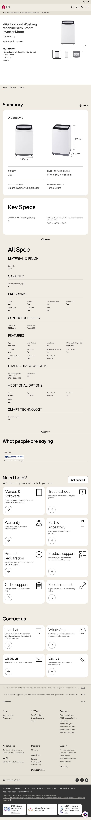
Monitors (34, 750)
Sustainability (36, 765)
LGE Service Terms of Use (33, 788)
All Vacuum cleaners (67, 727)
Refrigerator (64, 721)
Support (63, 745)
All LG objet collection (68, 718)
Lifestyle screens (37, 718)
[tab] (5, 87)
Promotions (7, 718)
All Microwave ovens (67, 729)
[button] (72, 7)
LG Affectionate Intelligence (13, 762)
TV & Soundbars (37, 715)
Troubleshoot (65, 756)
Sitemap (18, 788)
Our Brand (35, 762)
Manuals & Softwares (68, 753)
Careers (34, 759)
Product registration (67, 750)
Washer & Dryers (13, 13)
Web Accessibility (9, 792)
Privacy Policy (51, 788)
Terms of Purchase (25, 792)
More (5, 60)
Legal (73, 788)
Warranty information (68, 758)
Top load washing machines (30, 13)
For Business (84, 2)
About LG (35, 755)
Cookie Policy (64, 788)
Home (4, 13)
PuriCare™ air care (67, 732)
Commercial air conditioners (13, 753)
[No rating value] (9, 41)
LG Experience (38, 769)
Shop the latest (8, 715)
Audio (33, 721)
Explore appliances (67, 715)
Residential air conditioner (12, 750)
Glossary (64, 766)
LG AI (5, 757)
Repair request (65, 761)
